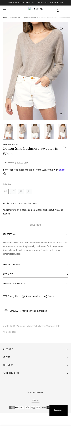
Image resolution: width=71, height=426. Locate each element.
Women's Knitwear (31, 18)
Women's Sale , (53, 326)
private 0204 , (9, 326)
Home (5, 18)
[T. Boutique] (35, 11)
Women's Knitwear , (36, 326)
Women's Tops (9, 332)
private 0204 (15, 18)
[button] (64, 11)
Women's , (21, 326)
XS (5, 191)
